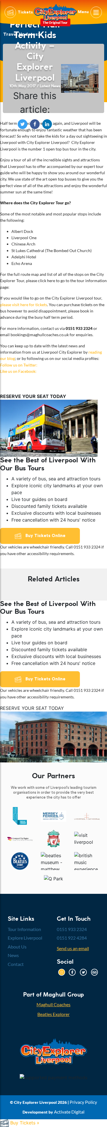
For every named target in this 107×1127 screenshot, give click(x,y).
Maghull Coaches (53, 1004)
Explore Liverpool (25, 937)
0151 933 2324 (72, 929)
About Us (17, 946)
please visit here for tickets (23, 304)
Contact (16, 964)
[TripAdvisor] (94, 971)
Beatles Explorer (53, 1014)
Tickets (25, 12)
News (13, 955)
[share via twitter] (24, 123)
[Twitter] (83, 971)
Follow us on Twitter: (18, 365)
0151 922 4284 (72, 937)
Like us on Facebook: (18, 371)
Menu (84, 12)
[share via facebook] (36, 123)
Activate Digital (69, 1111)
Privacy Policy (83, 1102)
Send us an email (73, 948)
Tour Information (24, 929)
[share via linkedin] (47, 123)
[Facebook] (72, 971)
